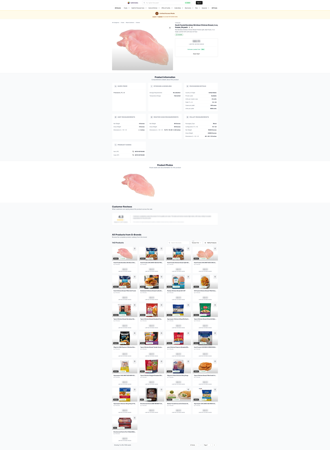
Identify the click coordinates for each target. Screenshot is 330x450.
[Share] (192, 27)
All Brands (118, 8)
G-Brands (177, 22)
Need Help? (196, 54)
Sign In (199, 2)
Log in (154, 16)
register (160, 16)
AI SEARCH (187, 2)
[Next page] (214, 445)
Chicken (138, 22)
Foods (122, 22)
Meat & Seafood (130, 22)
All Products (215, 8)
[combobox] (167, 3)
